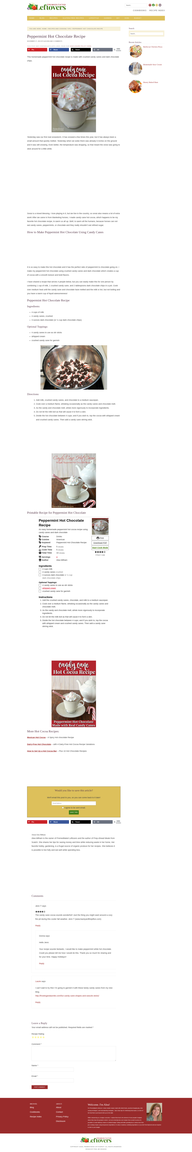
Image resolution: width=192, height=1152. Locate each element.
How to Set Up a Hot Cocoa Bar (42, 751)
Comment (37, 1044)
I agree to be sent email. (75, 808)
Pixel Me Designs (100, 1149)
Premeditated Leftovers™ (46, 6)
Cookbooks (35, 1112)
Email (35, 1076)
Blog (32, 1107)
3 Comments (57, 41)
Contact (59, 1112)
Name (35, 1065)
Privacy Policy (62, 1117)
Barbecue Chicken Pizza (152, 47)
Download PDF (100, 543)
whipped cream (49, 588)
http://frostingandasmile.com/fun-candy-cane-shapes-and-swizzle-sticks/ (67, 996)
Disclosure (60, 1121)
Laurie (38, 981)
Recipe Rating (38, 1034)
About (58, 1107)
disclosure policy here (80, 46)
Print (101, 538)
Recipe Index (36, 1117)
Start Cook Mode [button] (100, 548)
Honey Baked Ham (150, 82)
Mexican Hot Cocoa (36, 737)
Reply (37, 925)
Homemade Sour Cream (152, 65)
